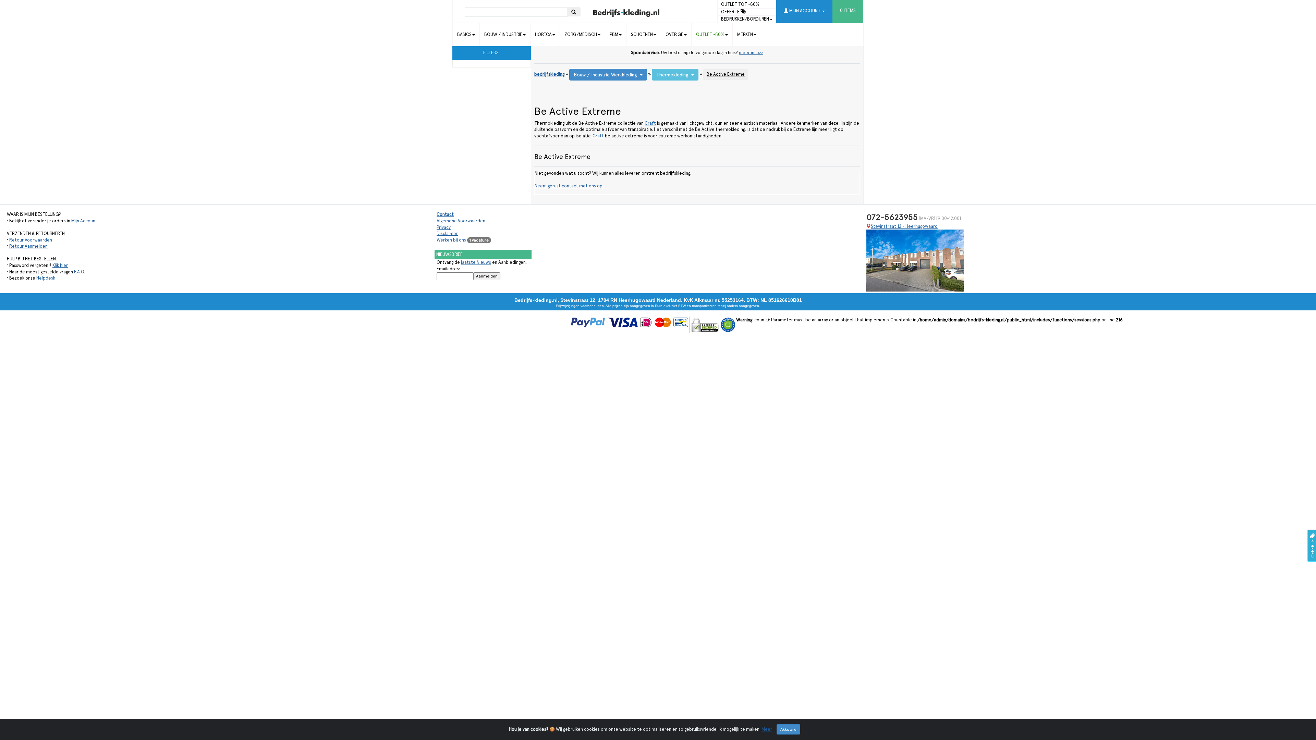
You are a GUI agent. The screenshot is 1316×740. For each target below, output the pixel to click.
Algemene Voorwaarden (461, 220)
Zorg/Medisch (580, 34)
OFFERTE (1312, 548)
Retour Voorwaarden (30, 240)
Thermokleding (673, 74)
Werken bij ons (463, 240)
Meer (766, 729)
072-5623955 (892, 217)
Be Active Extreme (726, 74)
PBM (614, 34)
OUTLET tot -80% (740, 4)
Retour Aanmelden (28, 246)
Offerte (731, 11)
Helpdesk (45, 278)
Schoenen (642, 34)
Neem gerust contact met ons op (568, 185)
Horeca (543, 34)
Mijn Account (84, 220)
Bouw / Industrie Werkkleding (607, 74)
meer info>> (751, 52)
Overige (674, 34)
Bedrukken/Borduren (745, 19)
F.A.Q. (79, 271)
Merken (745, 34)
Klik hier (60, 265)
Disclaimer (447, 233)
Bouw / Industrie (503, 34)
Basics (464, 34)
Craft (650, 123)
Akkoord (788, 729)
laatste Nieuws (476, 262)
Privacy (444, 227)
